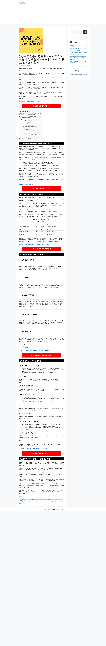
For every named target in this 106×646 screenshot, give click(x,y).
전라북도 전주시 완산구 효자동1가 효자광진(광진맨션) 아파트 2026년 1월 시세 (78, 57)
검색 (71, 29)
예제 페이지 (83, 3)
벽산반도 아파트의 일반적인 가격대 (28, 116)
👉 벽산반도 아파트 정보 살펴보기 (41, 249)
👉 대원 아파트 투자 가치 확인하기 (41, 355)
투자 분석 (26, 137)
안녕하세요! (73, 74)
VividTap (22, 3)
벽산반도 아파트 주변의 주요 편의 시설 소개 (30, 138)
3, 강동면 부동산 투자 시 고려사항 (30, 134)
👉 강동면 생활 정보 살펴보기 (41, 188)
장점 (25, 131)
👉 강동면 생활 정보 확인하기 (41, 106)
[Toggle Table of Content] (39, 111)
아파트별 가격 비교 (26, 120)
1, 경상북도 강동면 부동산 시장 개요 (29, 126)
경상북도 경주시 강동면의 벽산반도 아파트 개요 (30, 113)
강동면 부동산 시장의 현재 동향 (27, 125)
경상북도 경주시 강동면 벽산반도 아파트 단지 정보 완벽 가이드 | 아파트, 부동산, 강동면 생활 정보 (39, 497)
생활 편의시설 (25, 123)
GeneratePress (59, 509)
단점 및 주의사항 (28, 133)
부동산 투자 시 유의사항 (28, 122)
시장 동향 (24, 119)
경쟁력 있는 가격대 (26, 117)
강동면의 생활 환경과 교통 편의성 (27, 114)
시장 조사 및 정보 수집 (28, 135)
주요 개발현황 (26, 127)
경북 (21, 496)
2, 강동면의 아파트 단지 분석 (29, 130)
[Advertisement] (53, 15)
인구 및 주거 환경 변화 (28, 129)
